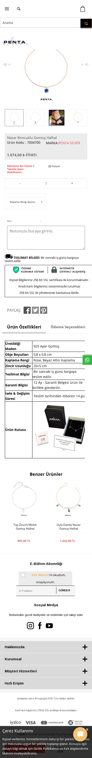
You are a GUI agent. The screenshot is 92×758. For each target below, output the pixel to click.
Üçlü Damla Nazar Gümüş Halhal (25, 527)
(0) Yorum (54, 166)
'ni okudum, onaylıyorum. (49, 578)
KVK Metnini (40, 575)
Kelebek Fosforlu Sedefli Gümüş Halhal (68, 528)
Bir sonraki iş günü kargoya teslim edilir (42, 259)
